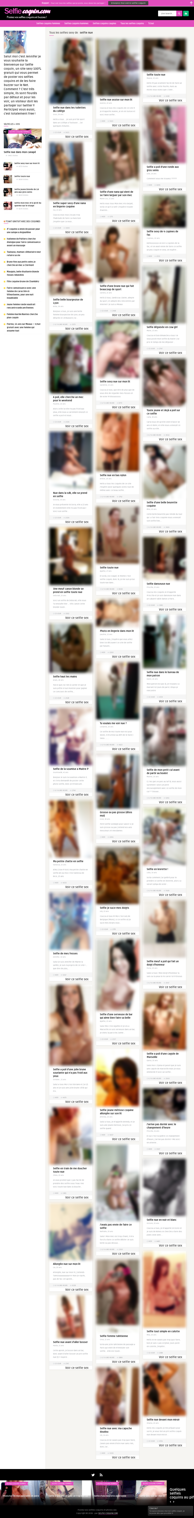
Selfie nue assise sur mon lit (116, 99)
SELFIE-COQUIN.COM (108, 1513)
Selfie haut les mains (65, 676)
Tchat (151, 23)
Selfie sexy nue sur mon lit (27, 163)
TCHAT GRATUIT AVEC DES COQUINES (23, 221)
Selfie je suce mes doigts (114, 907)
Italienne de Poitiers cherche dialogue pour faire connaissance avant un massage (23, 242)
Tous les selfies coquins (132, 23)
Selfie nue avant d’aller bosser (70, 1342)
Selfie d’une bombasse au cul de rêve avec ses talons (157, 1497)
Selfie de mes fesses (65, 953)
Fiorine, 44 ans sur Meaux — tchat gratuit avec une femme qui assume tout (23, 327)
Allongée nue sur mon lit (66, 1264)
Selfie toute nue (22, 176)
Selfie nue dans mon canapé (20, 152)
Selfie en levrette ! (157, 869)
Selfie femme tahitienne (114, 1336)
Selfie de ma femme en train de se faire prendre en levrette (68, 1497)
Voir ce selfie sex (77, 137)
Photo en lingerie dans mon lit (117, 631)
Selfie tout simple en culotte (163, 1331)
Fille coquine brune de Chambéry (23, 281)
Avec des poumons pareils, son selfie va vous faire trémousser (22, 1497)
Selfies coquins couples (104, 23)
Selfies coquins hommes (76, 23)
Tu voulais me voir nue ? (113, 723)
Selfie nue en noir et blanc (162, 1219)
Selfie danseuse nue (158, 583)
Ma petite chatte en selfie (68, 861)
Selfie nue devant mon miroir (163, 1419)
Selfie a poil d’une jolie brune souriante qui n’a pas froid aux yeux (70, 1073)
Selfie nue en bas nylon (113, 475)
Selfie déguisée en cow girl (162, 327)
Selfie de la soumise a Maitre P (71, 769)
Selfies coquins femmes (48, 23)
